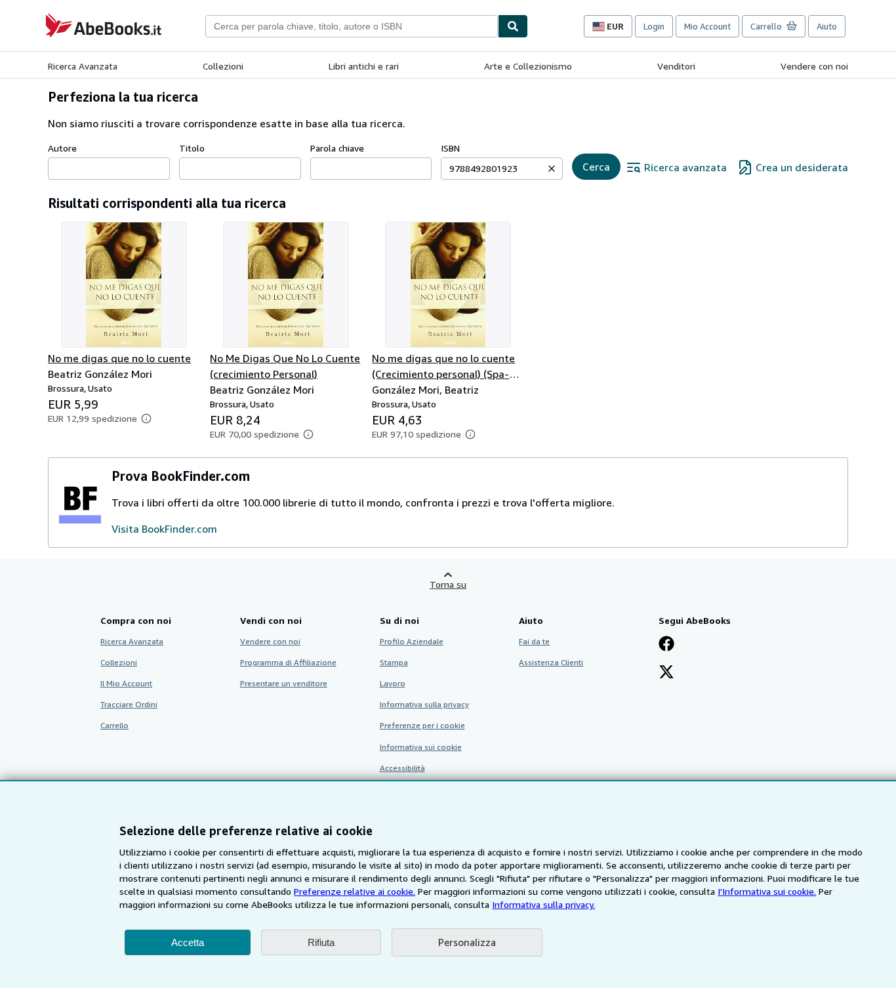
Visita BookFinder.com (164, 528)
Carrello (114, 725)
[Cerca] (513, 26)
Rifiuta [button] (321, 942)
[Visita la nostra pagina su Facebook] (666, 644)
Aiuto (827, 26)
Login (653, 26)
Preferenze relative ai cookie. (354, 891)
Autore (62, 148)
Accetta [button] (187, 942)
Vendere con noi (814, 66)
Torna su (448, 584)
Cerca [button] (596, 166)
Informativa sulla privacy (424, 704)
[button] (551, 168)
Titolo (192, 148)
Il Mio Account (126, 683)
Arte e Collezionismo (528, 66)
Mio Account (707, 26)
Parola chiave (337, 148)
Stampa (394, 662)
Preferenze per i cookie (422, 725)
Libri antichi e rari (364, 66)
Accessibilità (402, 768)
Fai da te (534, 641)
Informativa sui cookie (421, 747)
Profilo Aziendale (411, 641)
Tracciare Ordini (128, 704)
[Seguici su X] (666, 673)
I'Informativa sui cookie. (767, 891)
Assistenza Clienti (551, 662)
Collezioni (223, 66)
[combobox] (351, 26)
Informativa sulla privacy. (543, 904)
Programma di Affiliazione (288, 662)
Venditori (676, 66)
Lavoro (392, 683)
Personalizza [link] (467, 942)
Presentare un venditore (283, 683)
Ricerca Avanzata (82, 66)
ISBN (450, 148)
